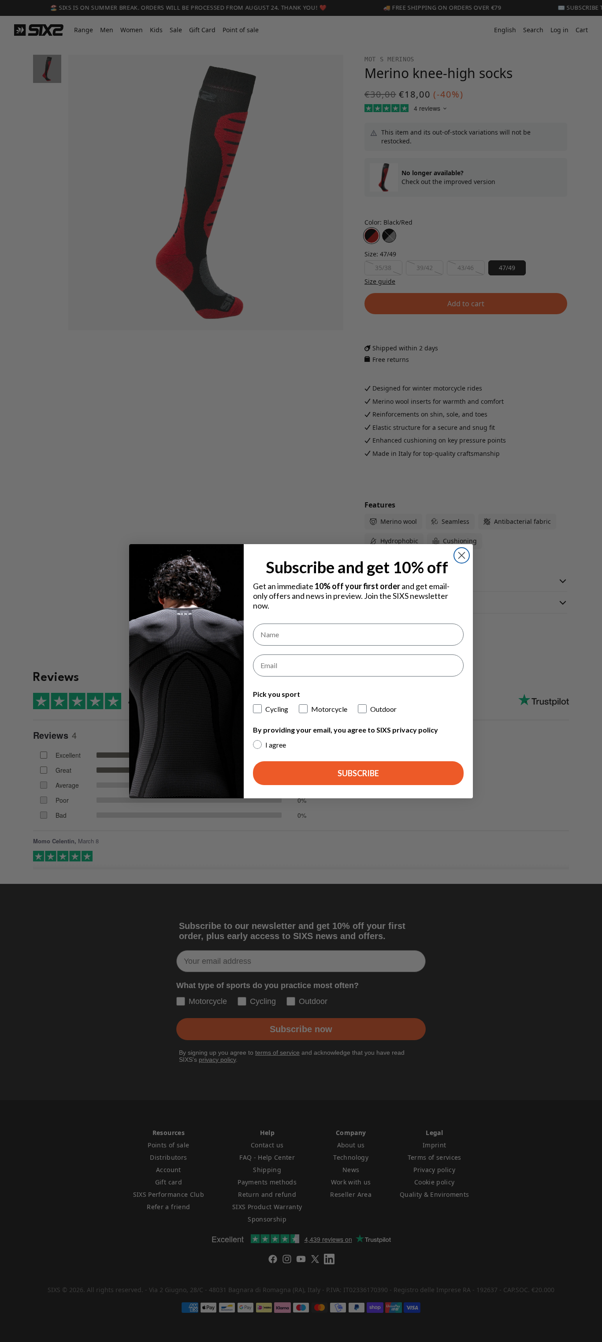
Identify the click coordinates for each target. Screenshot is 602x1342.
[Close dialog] (461, 555)
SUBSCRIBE (358, 773)
